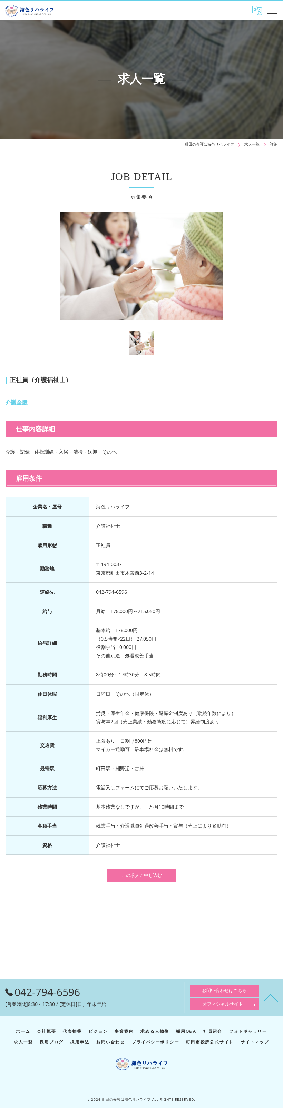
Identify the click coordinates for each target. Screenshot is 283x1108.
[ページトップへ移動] (271, 997)
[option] (141, 266)
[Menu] (272, 10)
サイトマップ (255, 1042)
